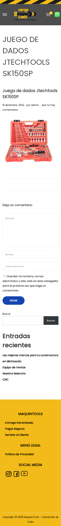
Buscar (7, 314)
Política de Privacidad (19, 454)
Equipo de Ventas (14, 367)
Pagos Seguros (15, 429)
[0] (48, 14)
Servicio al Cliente (17, 435)
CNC (5, 379)
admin (35, 105)
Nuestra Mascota (14, 373)
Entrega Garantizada (19, 423)
